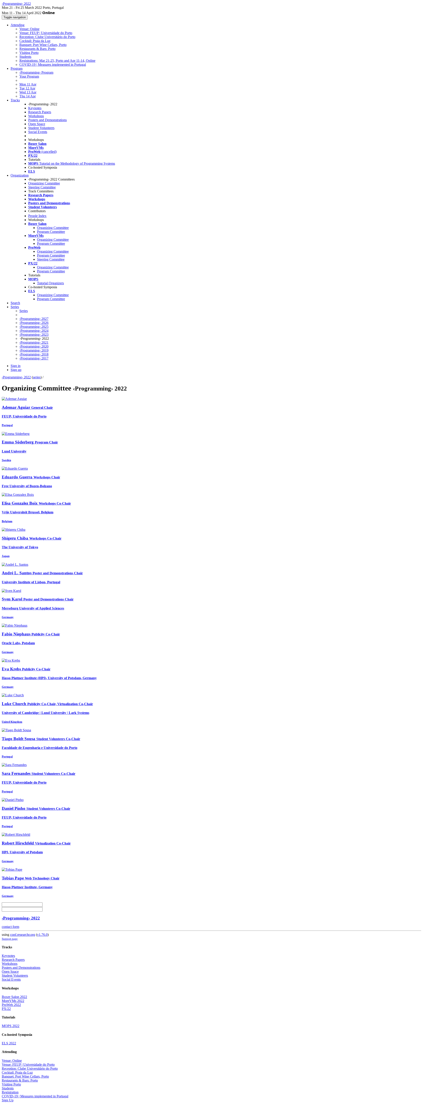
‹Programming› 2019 (33, 350)
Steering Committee (42, 187)
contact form (10, 927)
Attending (17, 25)
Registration (10, 1092)
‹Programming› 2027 (33, 319)
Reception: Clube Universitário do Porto (47, 37)
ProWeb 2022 (11, 1005)
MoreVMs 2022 (13, 1001)
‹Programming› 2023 (33, 334)
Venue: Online (29, 29)
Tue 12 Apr (27, 88)
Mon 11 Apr (27, 84)
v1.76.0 (42, 934)
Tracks (15, 100)
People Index (37, 216)
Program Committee (51, 232)
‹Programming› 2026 (33, 323)
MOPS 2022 (10, 1026)
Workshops (36, 116)
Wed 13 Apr (27, 92)
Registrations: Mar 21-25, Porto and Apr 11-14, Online (57, 60)
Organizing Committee (44, 183)
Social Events (37, 132)
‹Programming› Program (36, 72)
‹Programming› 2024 (33, 330)
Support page (10, 938)
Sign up (16, 370)
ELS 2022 (9, 1043)
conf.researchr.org (22, 934)
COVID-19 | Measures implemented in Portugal (52, 64)
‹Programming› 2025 (33, 326)
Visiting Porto (29, 53)
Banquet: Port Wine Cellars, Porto (43, 45)
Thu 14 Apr (27, 96)
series (37, 377)
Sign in (15, 366)
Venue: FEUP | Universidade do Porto (45, 33)
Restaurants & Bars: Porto (37, 49)
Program (16, 68)
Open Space (36, 124)
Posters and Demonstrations (47, 120)
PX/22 (6, 1009)
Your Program (29, 76)
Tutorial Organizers (50, 283)
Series (23, 311)
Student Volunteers (41, 128)
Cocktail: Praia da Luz (34, 41)
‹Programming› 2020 (33, 346)
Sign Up (7, 1100)
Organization (20, 175)
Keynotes (34, 108)
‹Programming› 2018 (33, 354)
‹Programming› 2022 (16, 377)
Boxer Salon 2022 (14, 997)
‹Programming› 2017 (33, 358)
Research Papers (39, 112)
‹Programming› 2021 (33, 342)
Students (25, 56)
